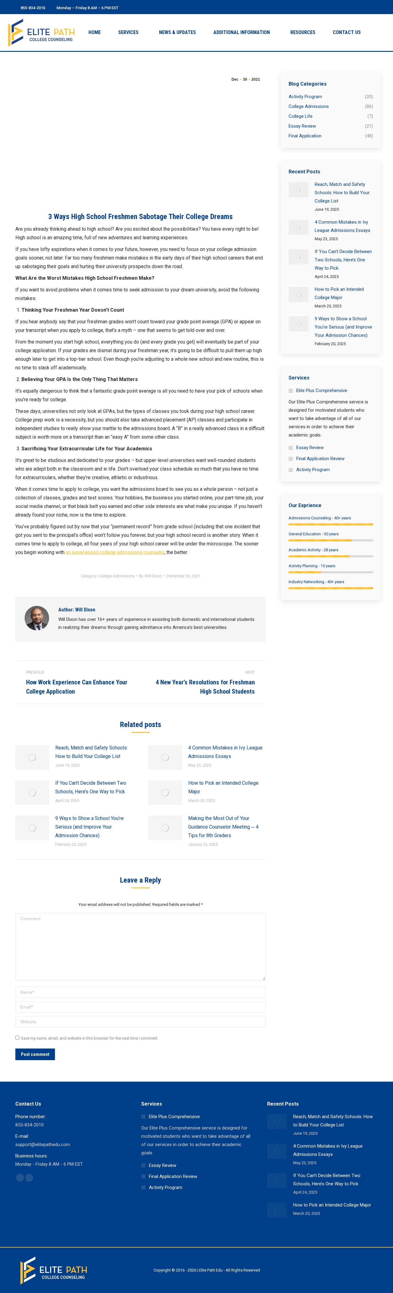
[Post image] (32, 757)
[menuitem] (94, 32)
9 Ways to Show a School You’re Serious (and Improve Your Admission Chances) (89, 826)
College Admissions (116, 576)
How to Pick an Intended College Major (223, 787)
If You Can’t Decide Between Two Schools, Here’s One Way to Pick (90, 787)
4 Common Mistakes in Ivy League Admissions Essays (225, 752)
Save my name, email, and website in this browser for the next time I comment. (89, 1038)
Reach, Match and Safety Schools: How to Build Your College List (91, 752)
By (150, 576)
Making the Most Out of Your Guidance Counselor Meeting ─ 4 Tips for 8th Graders (223, 826)
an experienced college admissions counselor (115, 552)
